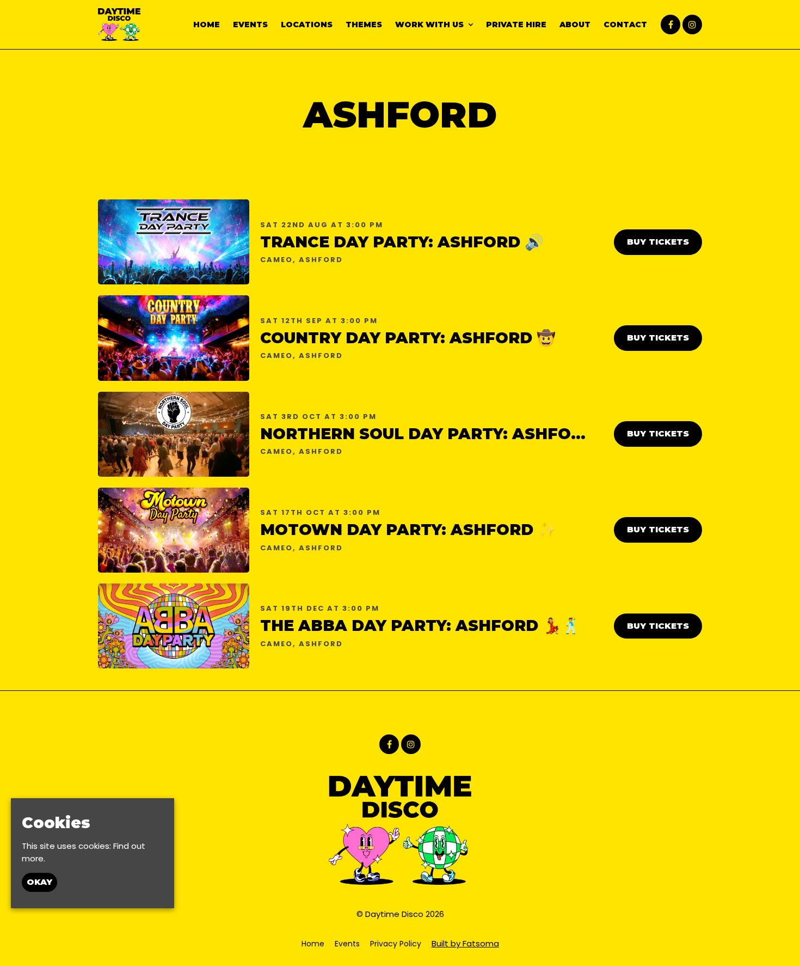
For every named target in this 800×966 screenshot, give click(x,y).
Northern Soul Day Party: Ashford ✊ (439, 433)
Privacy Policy (395, 943)
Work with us (429, 24)
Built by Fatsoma (465, 943)
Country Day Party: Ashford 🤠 (408, 338)
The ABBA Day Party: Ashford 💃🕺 (420, 625)
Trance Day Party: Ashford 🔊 (402, 242)
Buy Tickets (658, 241)
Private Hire (516, 24)
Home (206, 24)
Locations (307, 24)
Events (250, 24)
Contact (625, 24)
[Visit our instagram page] (692, 25)
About (574, 24)
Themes (364, 24)
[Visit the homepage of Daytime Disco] (119, 24)
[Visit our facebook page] (670, 25)
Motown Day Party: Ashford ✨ (408, 529)
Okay (39, 882)
